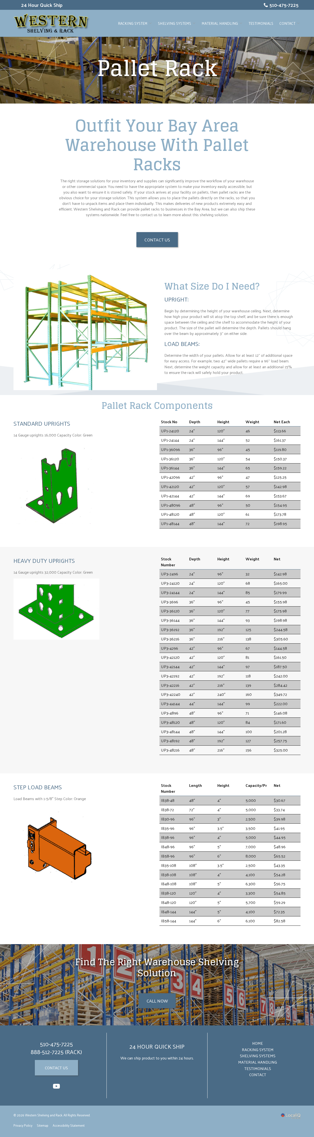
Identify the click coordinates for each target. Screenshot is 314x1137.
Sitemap (42, 1125)
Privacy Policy (22, 1125)
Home (257, 1043)
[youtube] (56, 1086)
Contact (287, 23)
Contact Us (157, 240)
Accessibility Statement (69, 1125)
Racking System (132, 23)
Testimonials (261, 23)
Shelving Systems (174, 23)
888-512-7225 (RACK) (56, 1051)
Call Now (157, 1001)
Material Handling (220, 23)
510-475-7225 (284, 5)
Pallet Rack (157, 68)
